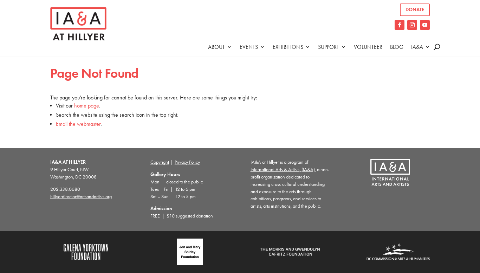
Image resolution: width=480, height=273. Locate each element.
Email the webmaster (78, 124)
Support (328, 47)
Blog (396, 47)
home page (86, 105)
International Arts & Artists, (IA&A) (283, 170)
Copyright (159, 162)
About (216, 47)
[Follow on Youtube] (425, 25)
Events (249, 47)
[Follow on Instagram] (412, 25)
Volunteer (368, 47)
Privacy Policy (187, 162)
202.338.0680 (65, 189)
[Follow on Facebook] (399, 25)
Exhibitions (288, 47)
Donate (415, 10)
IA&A (417, 47)
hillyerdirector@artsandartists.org (81, 197)
